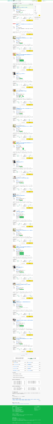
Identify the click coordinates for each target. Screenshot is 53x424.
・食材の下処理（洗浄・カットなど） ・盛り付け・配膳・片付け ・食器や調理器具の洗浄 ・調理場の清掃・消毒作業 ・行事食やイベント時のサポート (23, 32)
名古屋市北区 (23, 399)
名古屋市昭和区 (35, 399)
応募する (29, 20)
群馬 (21, 407)
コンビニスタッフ (29, 366)
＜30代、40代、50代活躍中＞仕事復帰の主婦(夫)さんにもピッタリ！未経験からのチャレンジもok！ (24, 38)
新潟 (15, 410)
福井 (18, 410)
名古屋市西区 (26, 399)
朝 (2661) (28, 403)
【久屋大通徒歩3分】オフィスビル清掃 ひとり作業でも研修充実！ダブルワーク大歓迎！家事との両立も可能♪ (24, 108)
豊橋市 (17, 41)
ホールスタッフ (15, 362)
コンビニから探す (17, 415)
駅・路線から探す (17, 414)
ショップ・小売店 (29, 370)
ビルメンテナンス (15, 368)
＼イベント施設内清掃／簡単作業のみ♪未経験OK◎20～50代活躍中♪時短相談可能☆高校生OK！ (24, 320)
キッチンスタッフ (29, 362)
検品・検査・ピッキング (15, 370)
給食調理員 (29, 364)
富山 (16, 410)
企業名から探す (31, 414)
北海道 (16, 409)
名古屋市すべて (14, 399)
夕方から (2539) (25, 403)
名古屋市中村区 (28, 399)
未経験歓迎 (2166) (14, 403)
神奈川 (17, 407)
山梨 (19, 410)
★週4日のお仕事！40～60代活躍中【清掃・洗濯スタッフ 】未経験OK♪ (23, 284)
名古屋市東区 (18, 10)
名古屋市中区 (18, 198)
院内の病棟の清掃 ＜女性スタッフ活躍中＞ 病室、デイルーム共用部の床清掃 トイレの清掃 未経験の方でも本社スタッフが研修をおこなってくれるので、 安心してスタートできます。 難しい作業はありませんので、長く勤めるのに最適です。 (23, 311)
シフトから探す (23, 414)
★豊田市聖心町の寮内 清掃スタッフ (20, 161)
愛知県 (16, 10)
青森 (17, 409)
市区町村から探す (13, 414)
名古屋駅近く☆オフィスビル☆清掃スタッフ (20, 73)
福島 (21, 409)
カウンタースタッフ (15, 366)
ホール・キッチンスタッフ (16, 364)
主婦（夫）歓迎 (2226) (18, 403)
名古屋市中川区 (18, 146)
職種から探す (20, 414)
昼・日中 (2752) (22, 403)
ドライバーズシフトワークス (36, 407)
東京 (15, 407)
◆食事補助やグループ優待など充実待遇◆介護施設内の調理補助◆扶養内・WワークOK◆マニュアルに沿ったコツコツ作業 (24, 55)
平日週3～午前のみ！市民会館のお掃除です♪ (20, 195)
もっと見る (39, 400)
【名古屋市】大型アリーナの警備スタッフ (20, 211)
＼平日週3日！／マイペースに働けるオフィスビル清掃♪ (21, 7)
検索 (39, 15)
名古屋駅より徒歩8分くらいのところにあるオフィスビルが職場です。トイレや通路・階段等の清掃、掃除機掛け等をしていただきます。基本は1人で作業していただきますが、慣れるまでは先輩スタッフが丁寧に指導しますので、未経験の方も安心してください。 (23, 82)
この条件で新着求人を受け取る (37, 17)
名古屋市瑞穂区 (18, 250)
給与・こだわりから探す (27, 414)
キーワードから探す (14, 415)
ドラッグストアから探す (22, 415)
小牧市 (17, 27)
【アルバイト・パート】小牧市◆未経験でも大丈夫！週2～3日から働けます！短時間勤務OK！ (24, 24)
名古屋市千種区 (18, 287)
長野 (20, 410)
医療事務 (29, 368)
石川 (17, 410)
